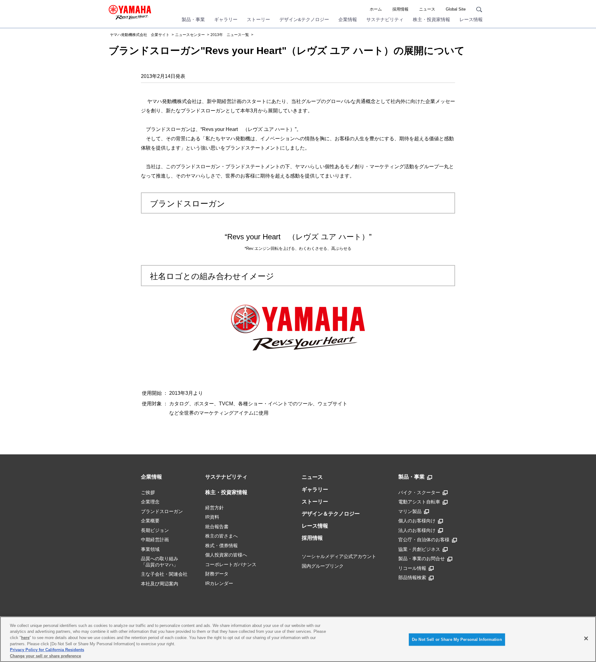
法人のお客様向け (417, 530)
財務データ (216, 573)
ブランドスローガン (162, 511)
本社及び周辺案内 (159, 583)
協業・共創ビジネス (419, 549)
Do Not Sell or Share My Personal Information (457, 639)
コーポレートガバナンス (230, 564)
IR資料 (212, 517)
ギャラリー (225, 19)
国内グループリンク (323, 566)
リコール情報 (412, 568)
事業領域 (150, 549)
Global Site (456, 9)
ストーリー (258, 19)
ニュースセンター (190, 35)
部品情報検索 (412, 577)
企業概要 (150, 520)
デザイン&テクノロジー (304, 19)
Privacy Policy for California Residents (47, 649)
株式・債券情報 (221, 545)
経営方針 (214, 507)
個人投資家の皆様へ (226, 554)
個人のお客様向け (417, 520)
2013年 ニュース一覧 (229, 35)
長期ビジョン (155, 530)
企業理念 (150, 501)
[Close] (586, 638)
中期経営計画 (155, 539)
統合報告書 (216, 526)
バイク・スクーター (419, 492)
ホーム (376, 9)
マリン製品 (410, 511)
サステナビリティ (385, 19)
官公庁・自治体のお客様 (423, 539)
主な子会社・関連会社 (164, 574)
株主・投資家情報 (431, 19)
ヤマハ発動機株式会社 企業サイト (139, 35)
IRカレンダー (219, 583)
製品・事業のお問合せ (421, 558)
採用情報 (400, 9)
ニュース (427, 9)
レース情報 (471, 19)
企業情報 (347, 19)
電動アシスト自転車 (419, 501)
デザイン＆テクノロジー (331, 514)
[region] (298, 639)
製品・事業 (193, 19)
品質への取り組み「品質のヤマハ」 (159, 561)
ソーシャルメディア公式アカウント (339, 556)
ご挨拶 (148, 492)
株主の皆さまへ (221, 535)
